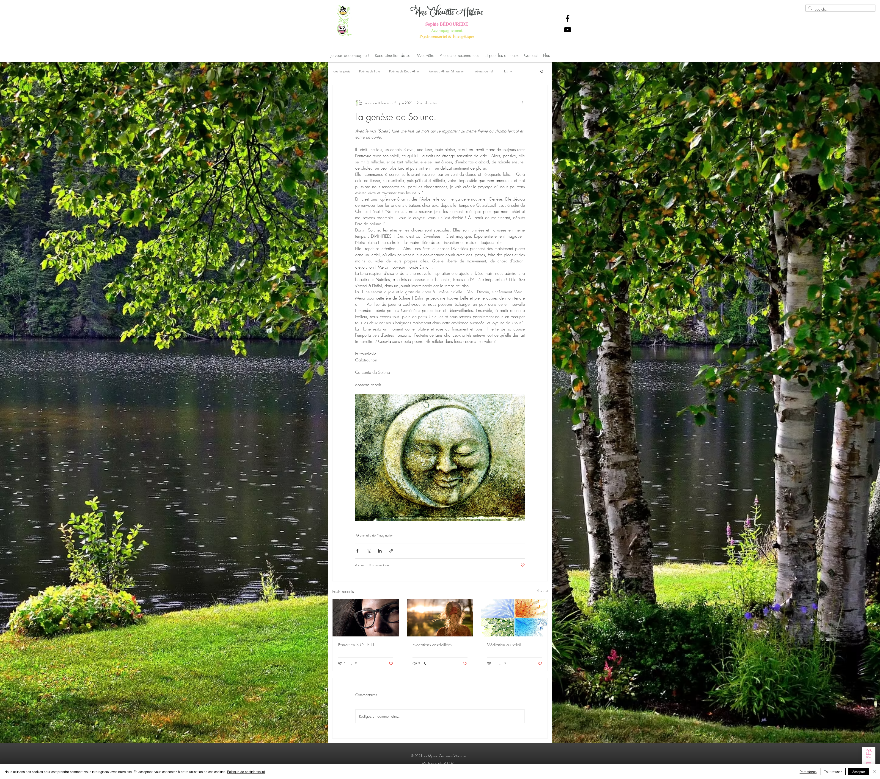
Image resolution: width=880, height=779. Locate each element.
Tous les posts (341, 71)
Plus (505, 71)
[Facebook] (567, 18)
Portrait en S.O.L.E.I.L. (357, 644)
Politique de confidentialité (246, 771)
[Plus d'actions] (522, 102)
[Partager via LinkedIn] (380, 551)
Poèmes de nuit (483, 71)
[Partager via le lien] (391, 551)
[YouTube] (567, 29)
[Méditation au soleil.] (514, 617)
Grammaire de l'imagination (374, 535)
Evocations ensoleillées (432, 644)
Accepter (858, 771)
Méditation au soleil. (504, 644)
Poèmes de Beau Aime (404, 71)
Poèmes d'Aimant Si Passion (446, 71)
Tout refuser (833, 771)
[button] (542, 71)
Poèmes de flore (369, 71)
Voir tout (542, 591)
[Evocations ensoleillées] (440, 617)
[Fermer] (874, 771)
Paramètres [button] (808, 771)
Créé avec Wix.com (452, 756)
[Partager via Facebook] (357, 551)
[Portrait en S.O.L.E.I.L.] (366, 617)
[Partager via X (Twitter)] (368, 551)
